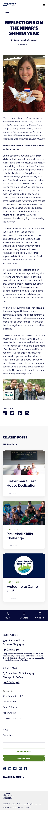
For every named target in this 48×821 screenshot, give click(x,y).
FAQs (5, 729)
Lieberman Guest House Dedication (21, 483)
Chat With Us (40, 617)
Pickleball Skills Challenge (20, 536)
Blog (7, 12)
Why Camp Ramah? (13, 696)
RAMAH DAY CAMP (12, 776)
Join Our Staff (9, 713)
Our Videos (8, 735)
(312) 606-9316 (11, 649)
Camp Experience (14, 582)
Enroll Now (24, 758)
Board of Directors (12, 718)
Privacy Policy (8, 807)
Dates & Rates (10, 707)
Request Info (24, 751)
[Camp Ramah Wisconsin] (9, 4)
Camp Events (12, 529)
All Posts (8, 444)
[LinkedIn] (5, 413)
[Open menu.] (44, 4)
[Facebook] (20, 413)
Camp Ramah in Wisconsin (23, 807)
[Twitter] (12, 413)
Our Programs (9, 701)
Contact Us (24, 617)
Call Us (8, 617)
